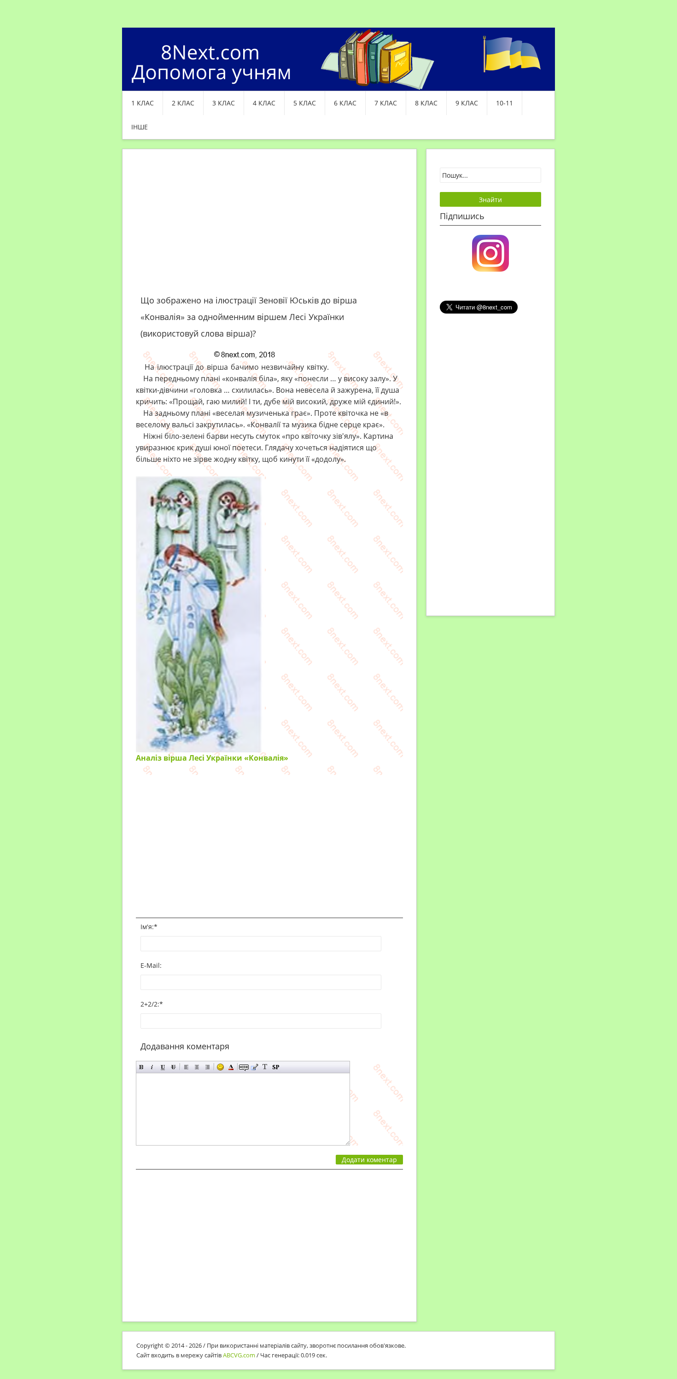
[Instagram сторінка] (490, 252)
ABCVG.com (239, 1355)
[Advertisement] (269, 227)
